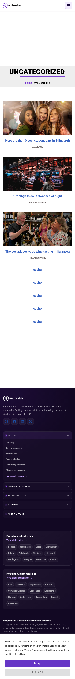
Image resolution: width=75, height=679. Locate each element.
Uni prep (10, 442)
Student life (11, 453)
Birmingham (51, 547)
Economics (35, 591)
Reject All (37, 672)
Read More (21, 654)
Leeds (38, 547)
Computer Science (16, 591)
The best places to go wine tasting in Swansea (37, 251)
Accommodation (14, 448)
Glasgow (28, 559)
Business (49, 584)
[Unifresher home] (13, 398)
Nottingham (13, 559)
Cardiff (53, 559)
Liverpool (50, 553)
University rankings (15, 464)
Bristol (11, 553)
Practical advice (14, 459)
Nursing (12, 597)
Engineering (50, 591)
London (12, 547)
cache (37, 269)
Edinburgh (24, 553)
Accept (37, 663)
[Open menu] (68, 5)
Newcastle (41, 559)
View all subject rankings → (19, 578)
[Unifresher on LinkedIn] (22, 421)
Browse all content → (16, 476)
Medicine (21, 584)
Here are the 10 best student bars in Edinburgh (37, 140)
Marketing (13, 603)
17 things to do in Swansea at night (37, 196)
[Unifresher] (12, 5)
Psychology (35, 584)
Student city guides (15, 470)
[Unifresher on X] (30, 421)
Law (10, 584)
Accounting (41, 597)
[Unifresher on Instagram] (6, 421)
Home (28, 82)
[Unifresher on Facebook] (14, 421)
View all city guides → (16, 540)
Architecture (25, 597)
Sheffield (37, 553)
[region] (37, 656)
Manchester (25, 547)
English (54, 597)
